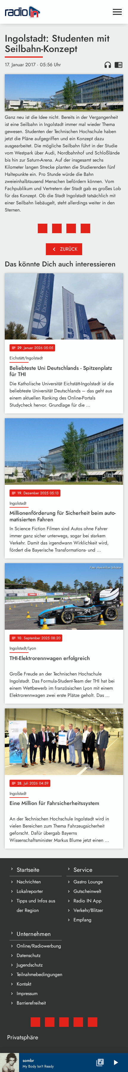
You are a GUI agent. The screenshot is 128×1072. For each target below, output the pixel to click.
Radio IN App (88, 900)
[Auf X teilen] (57, 228)
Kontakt (24, 984)
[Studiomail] (35, 1022)
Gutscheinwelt (87, 891)
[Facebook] (49, 1022)
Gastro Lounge (88, 881)
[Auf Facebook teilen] (42, 228)
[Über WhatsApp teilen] (71, 228)
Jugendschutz (30, 965)
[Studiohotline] (92, 1022)
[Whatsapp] (78, 1022)
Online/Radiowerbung (39, 945)
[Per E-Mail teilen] (85, 228)
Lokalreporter (30, 891)
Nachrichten (29, 881)
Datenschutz (28, 955)
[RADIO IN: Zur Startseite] (57, 12)
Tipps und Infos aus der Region (36, 905)
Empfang (82, 919)
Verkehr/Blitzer (88, 910)
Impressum (27, 993)
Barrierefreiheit (31, 1003)
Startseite (28, 870)
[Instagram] (64, 1022)
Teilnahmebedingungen (39, 974)
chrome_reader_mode (118, 65)
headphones (108, 65)
